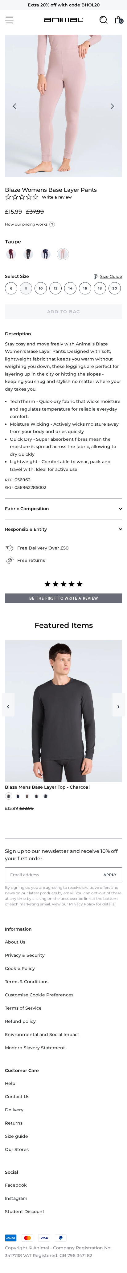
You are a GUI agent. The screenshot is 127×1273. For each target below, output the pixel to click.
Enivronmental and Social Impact (42, 1034)
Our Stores (17, 1149)
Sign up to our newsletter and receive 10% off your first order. (61, 854)
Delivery (14, 1110)
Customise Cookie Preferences (39, 995)
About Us (15, 942)
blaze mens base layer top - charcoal (47, 787)
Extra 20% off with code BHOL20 (64, 5)
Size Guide (111, 276)
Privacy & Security (25, 955)
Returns (14, 1123)
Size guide (16, 1136)
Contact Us (17, 1096)
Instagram (16, 1198)
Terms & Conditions (26, 981)
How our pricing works (29, 224)
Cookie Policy (20, 968)
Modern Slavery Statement (35, 1047)
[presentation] (15, 106)
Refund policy (20, 1021)
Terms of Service (23, 1008)
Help (10, 1083)
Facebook (16, 1185)
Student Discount (24, 1211)
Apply (110, 875)
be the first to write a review (63, 598)
